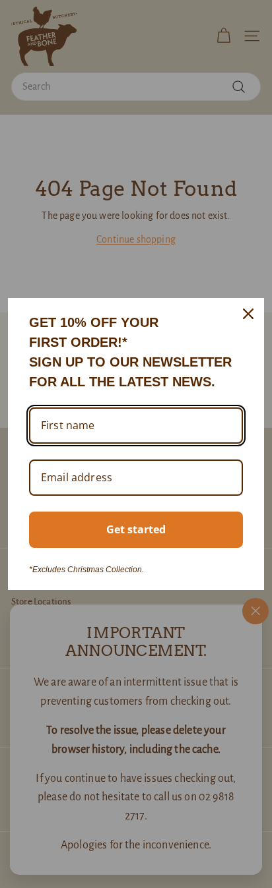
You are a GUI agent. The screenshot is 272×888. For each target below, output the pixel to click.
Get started (136, 529)
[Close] (248, 314)
